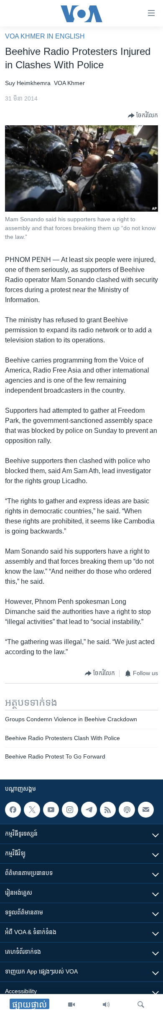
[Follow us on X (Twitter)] (32, 810)
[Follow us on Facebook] (13, 810)
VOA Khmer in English (45, 36)
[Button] (143, 116)
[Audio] (106, 1004)
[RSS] (108, 810)
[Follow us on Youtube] (51, 810)
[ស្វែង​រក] (140, 1004)
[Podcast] (127, 810)
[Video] (71, 1004)
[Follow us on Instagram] (70, 810)
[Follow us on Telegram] (89, 810)
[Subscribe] (146, 810)
